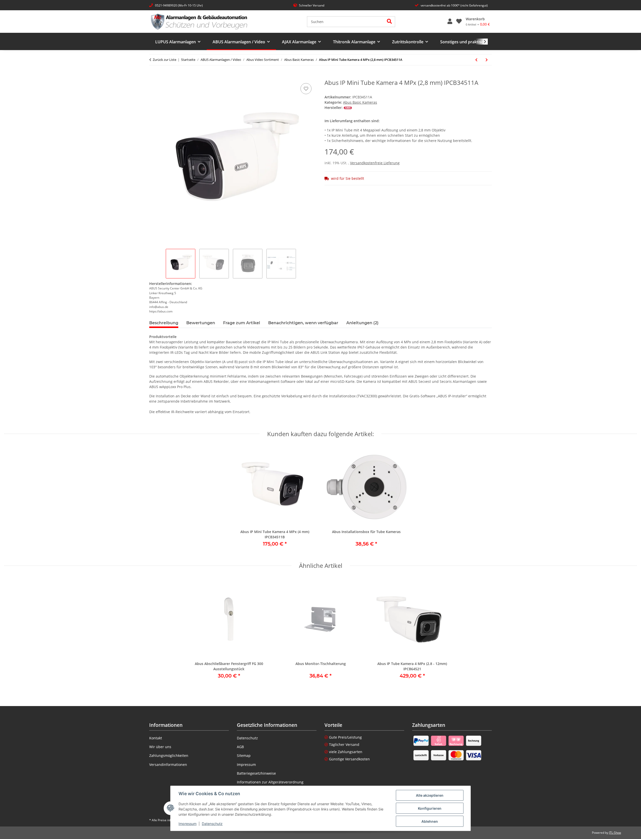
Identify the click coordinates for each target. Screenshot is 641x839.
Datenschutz (212, 823)
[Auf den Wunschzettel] (305, 88)
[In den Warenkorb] (153, 76)
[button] (449, 22)
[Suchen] (389, 21)
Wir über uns (160, 746)
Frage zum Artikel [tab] (241, 322)
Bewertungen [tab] (200, 322)
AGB (240, 746)
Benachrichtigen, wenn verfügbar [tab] (303, 322)
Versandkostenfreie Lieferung (375, 162)
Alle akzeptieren (429, 795)
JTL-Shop (615, 832)
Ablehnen (429, 821)
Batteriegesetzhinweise (256, 773)
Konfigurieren (429, 808)
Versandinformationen (168, 764)
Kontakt (155, 738)
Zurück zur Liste (164, 59)
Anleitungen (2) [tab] (362, 322)
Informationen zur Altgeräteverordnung (270, 782)
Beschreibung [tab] (163, 322)
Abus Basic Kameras (360, 102)
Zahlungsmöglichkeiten (168, 755)
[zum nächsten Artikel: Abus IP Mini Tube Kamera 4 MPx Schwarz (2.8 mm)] (487, 59)
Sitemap (244, 755)
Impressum (188, 823)
